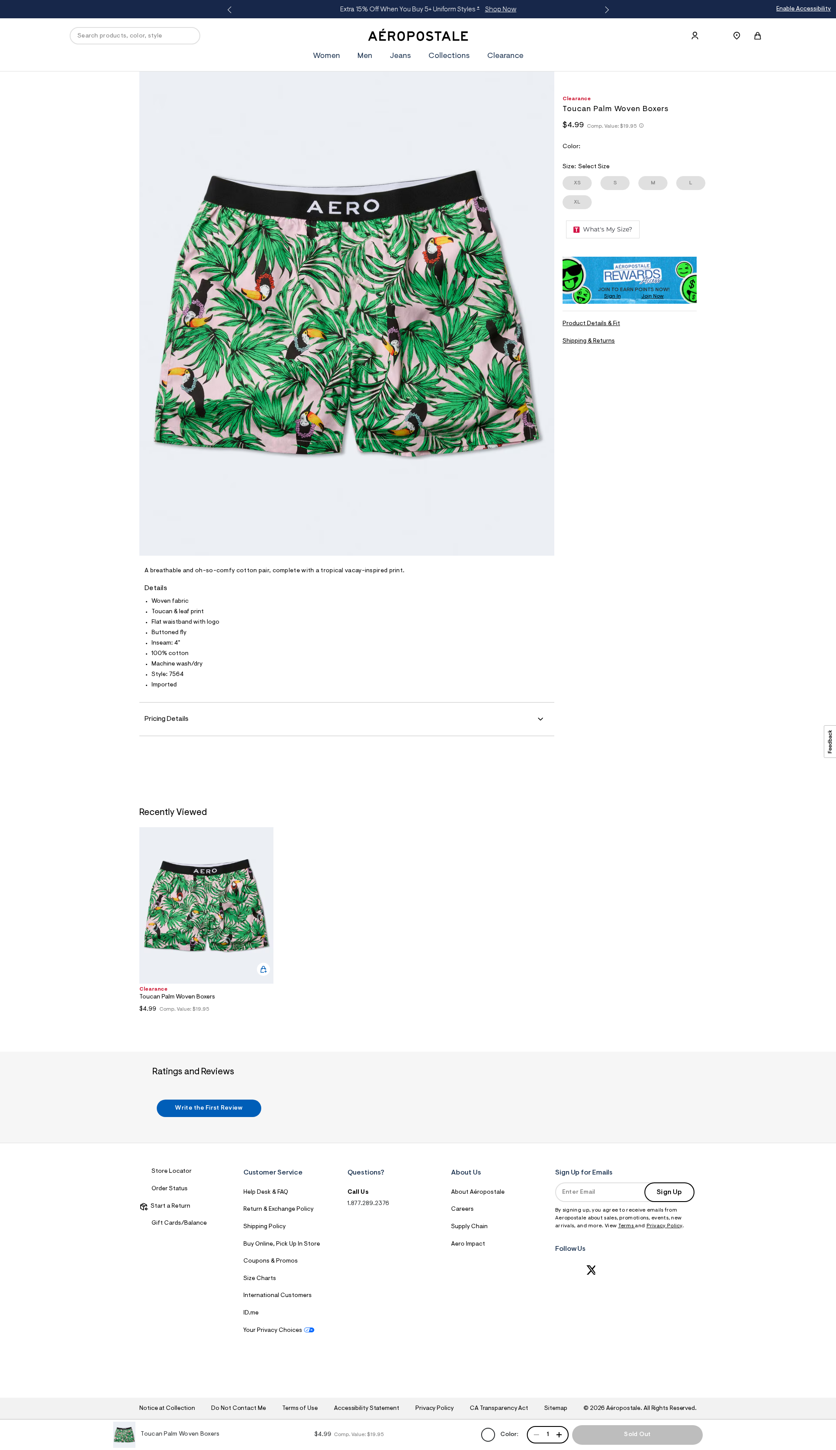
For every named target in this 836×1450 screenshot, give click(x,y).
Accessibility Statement (366, 1409)
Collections (449, 56)
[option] (206, 922)
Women (326, 56)
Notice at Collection (167, 1409)
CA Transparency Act (499, 1409)
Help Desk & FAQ (265, 1192)
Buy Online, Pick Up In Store (281, 1244)
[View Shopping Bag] (757, 35)
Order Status (170, 1189)
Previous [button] (231, 10)
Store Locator (172, 1171)
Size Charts (259, 1279)
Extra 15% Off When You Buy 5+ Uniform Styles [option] (416, 9)
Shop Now (488, 9)
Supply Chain (469, 1227)
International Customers (277, 1296)
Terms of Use (300, 1409)
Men (364, 56)
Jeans (400, 56)
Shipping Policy (264, 1227)
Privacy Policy (664, 1226)
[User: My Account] (695, 35)
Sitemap (555, 1409)
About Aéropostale (478, 1192)
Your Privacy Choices (272, 1331)
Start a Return (169, 1206)
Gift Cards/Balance (179, 1223)
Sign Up (669, 1192)
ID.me (251, 1313)
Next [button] (605, 10)
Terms (626, 1226)
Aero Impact (468, 1244)
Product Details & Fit (591, 324)
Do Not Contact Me (238, 1409)
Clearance (505, 56)
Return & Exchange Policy (278, 1209)
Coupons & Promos (270, 1261)
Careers (462, 1209)
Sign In (612, 296)
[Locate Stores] (736, 35)
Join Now (652, 296)
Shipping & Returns (589, 341)
